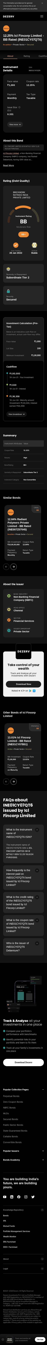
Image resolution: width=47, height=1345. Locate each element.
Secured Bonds (10, 1119)
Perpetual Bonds (11, 1096)
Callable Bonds (10, 1136)
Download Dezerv (23, 1062)
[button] (23, 1089)
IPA (4, 1221)
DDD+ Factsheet (10, 1247)
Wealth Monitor (9, 1236)
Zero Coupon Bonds (13, 1102)
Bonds (6, 1215)
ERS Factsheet (9, 1242)
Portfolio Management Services (16, 1231)
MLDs (6, 1113)
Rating (27, 56)
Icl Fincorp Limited (11, 153)
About (10, 56)
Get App (40, 1339)
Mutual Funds (9, 1226)
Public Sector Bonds (13, 1125)
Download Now (23, 684)
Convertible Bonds (12, 1142)
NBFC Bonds (9, 1107)
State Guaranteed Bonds (15, 1130)
